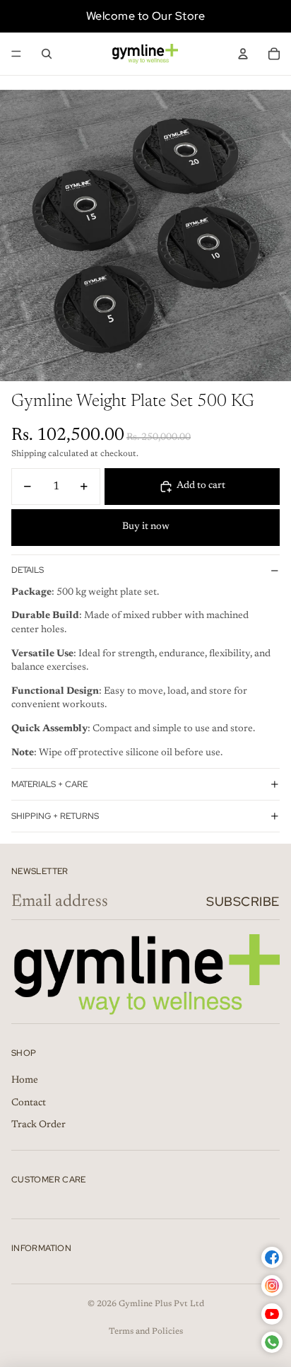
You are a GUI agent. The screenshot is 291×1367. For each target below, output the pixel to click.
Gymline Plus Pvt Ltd (161, 1304)
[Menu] (16, 53)
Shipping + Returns (55, 816)
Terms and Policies (146, 1331)
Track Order (38, 1125)
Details (27, 570)
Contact (28, 1103)
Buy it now (146, 527)
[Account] (243, 53)
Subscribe (243, 901)
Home (24, 1081)
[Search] (46, 53)
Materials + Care (49, 784)
